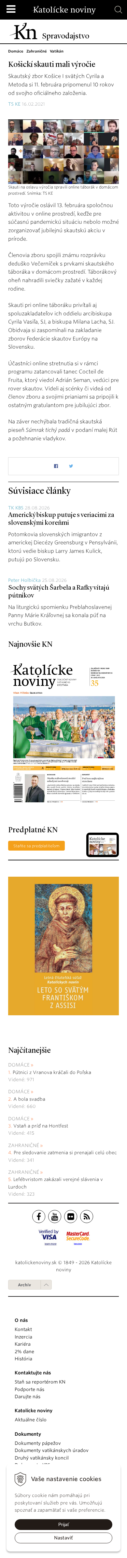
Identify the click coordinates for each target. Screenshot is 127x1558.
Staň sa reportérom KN (40, 1381)
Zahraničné (23, 1145)
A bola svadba (29, 1099)
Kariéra (23, 1344)
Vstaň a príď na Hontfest (40, 1125)
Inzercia (23, 1336)
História (23, 1358)
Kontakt (23, 1329)
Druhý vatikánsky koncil (42, 1457)
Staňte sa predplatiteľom (36, 845)
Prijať (63, 1524)
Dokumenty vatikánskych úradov (52, 1450)
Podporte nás (29, 1389)
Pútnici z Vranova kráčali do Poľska (52, 1072)
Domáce (19, 1064)
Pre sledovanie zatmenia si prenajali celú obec (66, 1152)
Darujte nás (27, 1396)
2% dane (24, 1351)
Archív (24, 1284)
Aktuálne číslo (31, 1419)
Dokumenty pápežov (38, 1443)
